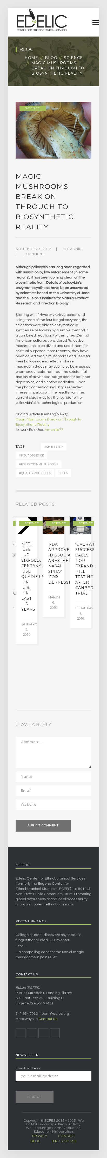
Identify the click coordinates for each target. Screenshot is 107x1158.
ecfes (63, 473)
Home (31, 57)
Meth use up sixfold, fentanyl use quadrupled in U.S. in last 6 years (36, 577)
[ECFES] (42, 20)
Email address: (28, 1068)
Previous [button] (83, 505)
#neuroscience (31, 455)
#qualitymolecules (35, 473)
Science (73, 57)
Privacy (39, 1136)
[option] (26, 580)
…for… (20, 946)
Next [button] (89, 505)
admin (76, 249)
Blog (51, 57)
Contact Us (47, 1019)
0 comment (33, 254)
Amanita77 (54, 430)
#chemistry (53, 446)
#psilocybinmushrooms (38, 464)
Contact (66, 1136)
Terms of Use (64, 1141)
